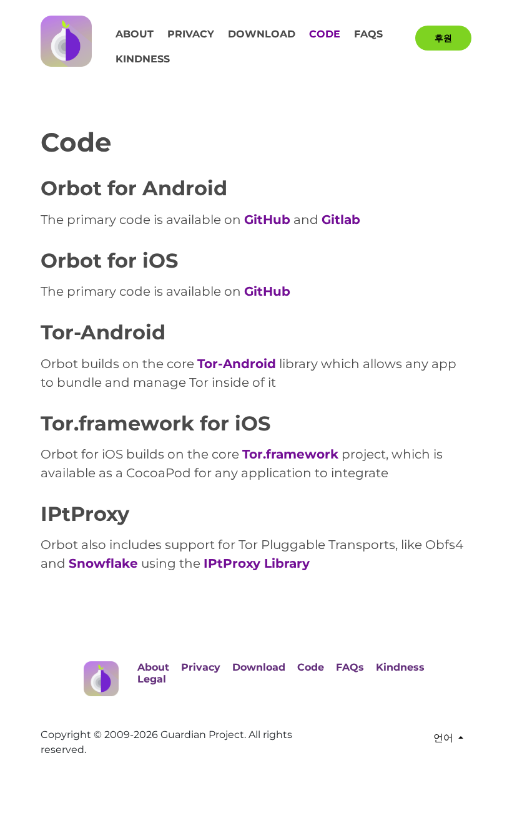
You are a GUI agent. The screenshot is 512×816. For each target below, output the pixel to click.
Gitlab (341, 219)
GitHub (267, 219)
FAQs (368, 34)
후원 (443, 38)
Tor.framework (290, 454)
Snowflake (103, 563)
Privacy (190, 34)
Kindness (143, 59)
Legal (151, 679)
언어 (443, 738)
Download (261, 34)
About (135, 34)
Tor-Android (236, 363)
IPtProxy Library (257, 563)
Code (324, 34)
